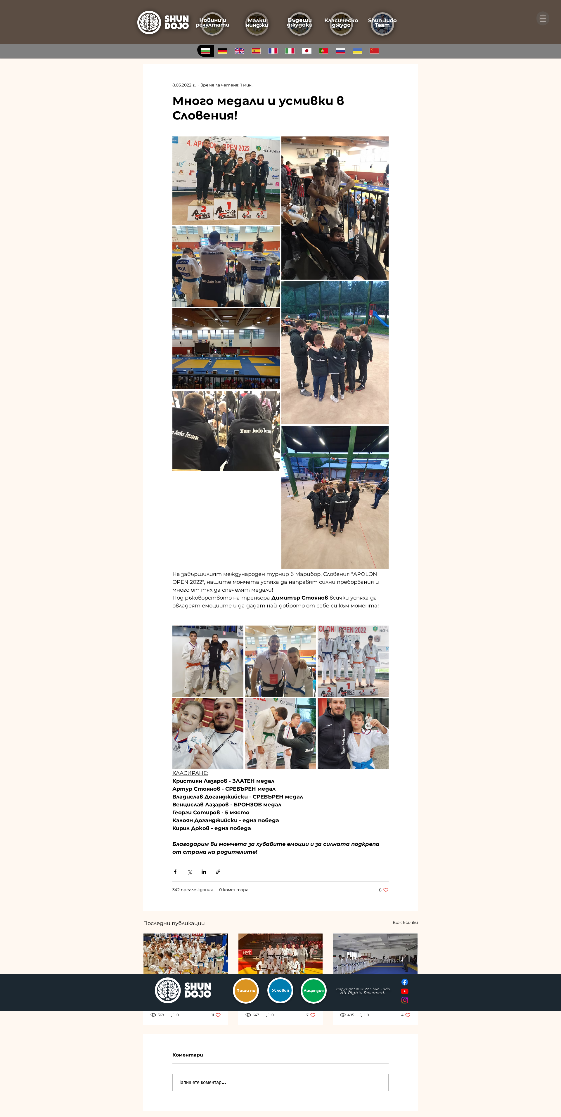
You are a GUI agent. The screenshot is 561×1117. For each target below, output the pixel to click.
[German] (222, 51)
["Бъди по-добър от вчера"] (375, 957)
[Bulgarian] (205, 51)
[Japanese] (306, 51)
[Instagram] (404, 1000)
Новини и (212, 20)
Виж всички (405, 922)
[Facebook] (404, 982)
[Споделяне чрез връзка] (218, 871)
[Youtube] (404, 991)
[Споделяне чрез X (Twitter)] (189, 871)
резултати (212, 25)
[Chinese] (374, 51)
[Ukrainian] (357, 51)
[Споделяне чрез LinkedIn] (204, 871)
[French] (272, 51)
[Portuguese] (323, 51)
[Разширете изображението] (226, 180)
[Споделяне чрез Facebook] (175, 871)
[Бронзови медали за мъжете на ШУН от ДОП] (280, 957)
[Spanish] (255, 51)
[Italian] (289, 51)
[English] (239, 51)
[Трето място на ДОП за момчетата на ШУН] (185, 957)
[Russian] (340, 51)
